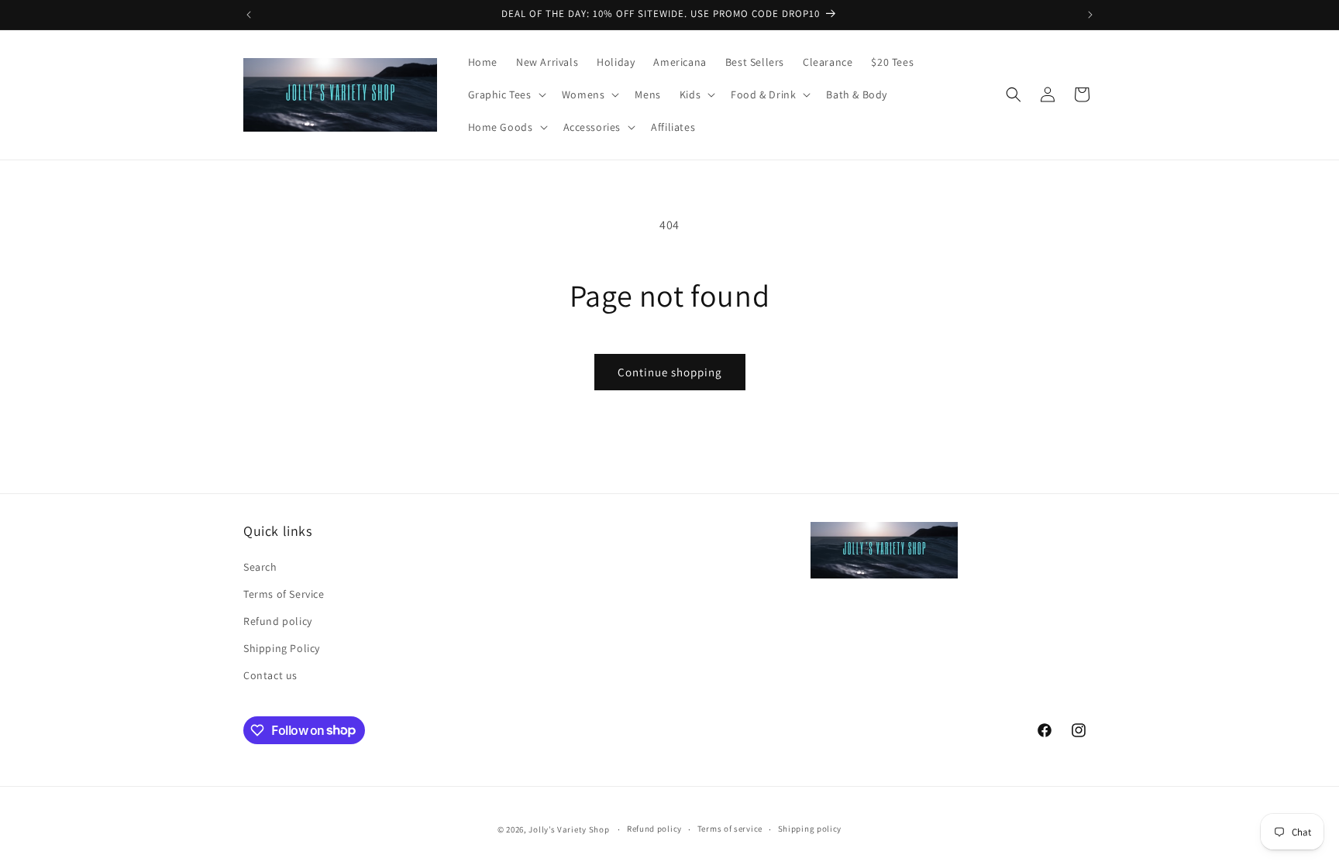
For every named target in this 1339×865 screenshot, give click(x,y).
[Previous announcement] (249, 14)
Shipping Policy (281, 648)
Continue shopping (670, 372)
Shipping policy (810, 828)
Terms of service (729, 828)
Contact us (270, 675)
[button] (505, 94)
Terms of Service (284, 594)
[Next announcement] (1090, 14)
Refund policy (277, 621)
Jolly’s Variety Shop (568, 829)
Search (260, 567)
